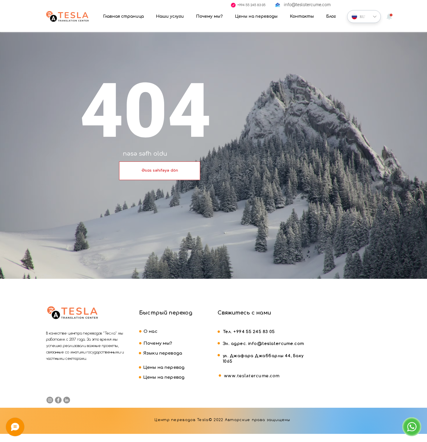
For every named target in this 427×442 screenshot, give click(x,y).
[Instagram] (49, 400)
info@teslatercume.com (276, 343)
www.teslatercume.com (252, 375)
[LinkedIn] (66, 400)
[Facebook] (58, 400)
